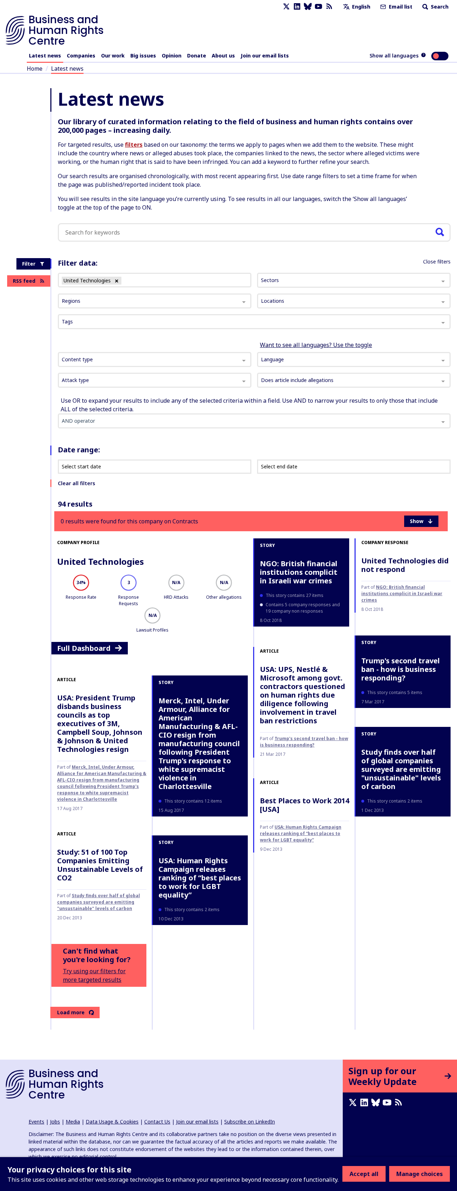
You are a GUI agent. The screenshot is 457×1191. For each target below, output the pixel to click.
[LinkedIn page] (297, 6)
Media (73, 1121)
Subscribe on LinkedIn (249, 1121)
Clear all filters (76, 483)
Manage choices (419, 1174)
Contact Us (157, 1121)
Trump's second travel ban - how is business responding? (304, 741)
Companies (81, 55)
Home (34, 68)
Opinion (171, 55)
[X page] (286, 6)
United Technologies (100, 561)
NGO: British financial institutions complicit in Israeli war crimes (298, 572)
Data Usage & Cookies (112, 1121)
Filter (28, 263)
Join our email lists (265, 55)
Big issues (143, 55)
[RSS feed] (329, 6)
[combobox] (154, 359)
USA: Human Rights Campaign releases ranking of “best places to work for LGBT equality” (200, 878)
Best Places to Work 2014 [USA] (304, 805)
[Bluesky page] (307, 6)
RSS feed (24, 280)
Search (439, 6)
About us (223, 55)
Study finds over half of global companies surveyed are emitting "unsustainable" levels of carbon (98, 902)
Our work (113, 55)
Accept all (364, 1174)
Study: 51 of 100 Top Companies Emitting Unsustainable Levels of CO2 (100, 865)
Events (36, 1121)
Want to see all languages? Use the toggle (316, 345)
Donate (196, 55)
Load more (71, 1012)
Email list (399, 6)
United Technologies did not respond (405, 565)
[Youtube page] (318, 6)
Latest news (45, 55)
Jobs (55, 1121)
